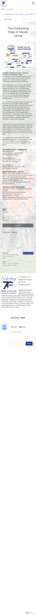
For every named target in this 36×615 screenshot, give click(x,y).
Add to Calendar (28, 253)
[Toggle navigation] (33, 3)
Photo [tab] (23, 327)
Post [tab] (15, 327)
